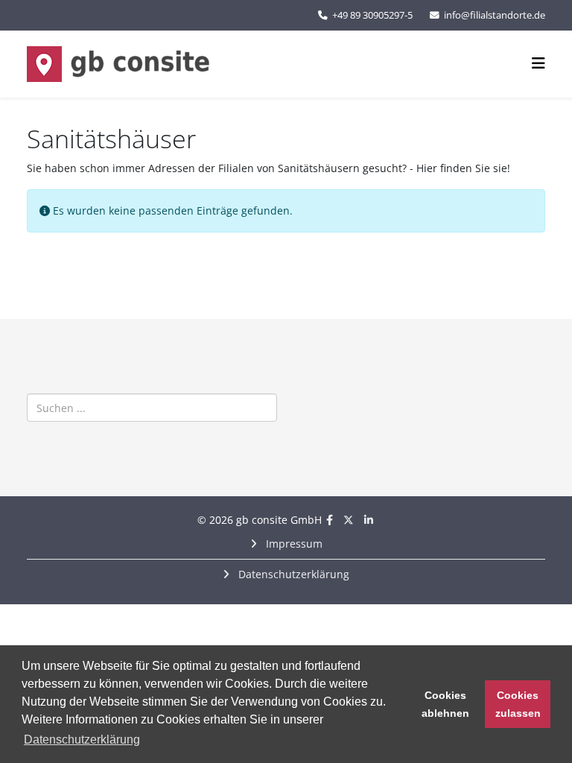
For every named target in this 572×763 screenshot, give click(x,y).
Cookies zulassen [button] (518, 704)
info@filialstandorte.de (494, 15)
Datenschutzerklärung (292, 574)
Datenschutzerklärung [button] (82, 739)
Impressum (292, 543)
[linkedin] (368, 520)
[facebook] (329, 520)
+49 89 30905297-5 (372, 15)
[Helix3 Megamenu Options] (538, 63)
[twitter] (348, 520)
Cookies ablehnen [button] (445, 704)
